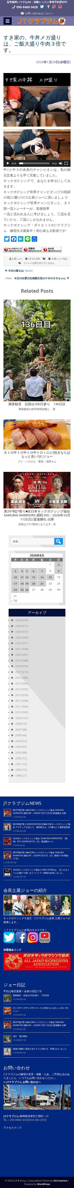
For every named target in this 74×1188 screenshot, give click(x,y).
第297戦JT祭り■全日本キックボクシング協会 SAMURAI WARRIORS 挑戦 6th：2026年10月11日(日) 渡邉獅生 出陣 (39, 812)
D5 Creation (60, 1180)
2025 (18, 626)
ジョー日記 (14, 985)
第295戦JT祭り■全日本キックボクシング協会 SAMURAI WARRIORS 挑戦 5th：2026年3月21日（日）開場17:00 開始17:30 (40, 855)
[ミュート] (60, 163)
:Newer (20, 270)
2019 (18, 660)
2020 (18, 654)
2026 (18, 620)
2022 (18, 643)
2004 (18, 746)
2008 (18, 723)
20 (33, 583)
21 (42, 583)
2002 (18, 758)
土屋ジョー (17, 258)
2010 (18, 712)
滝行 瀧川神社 (20, 1036)
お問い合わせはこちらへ (39, 13)
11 (22, 577)
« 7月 (14, 600)
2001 (18, 764)
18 (22, 583)
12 (26, 577)
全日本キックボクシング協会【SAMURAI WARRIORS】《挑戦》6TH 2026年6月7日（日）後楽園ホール (40, 840)
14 (42, 577)
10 (15, 577)
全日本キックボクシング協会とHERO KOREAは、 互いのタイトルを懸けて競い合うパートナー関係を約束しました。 (41, 871)
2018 (18, 666)
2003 (18, 752)
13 (33, 577)
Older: (35, 278)
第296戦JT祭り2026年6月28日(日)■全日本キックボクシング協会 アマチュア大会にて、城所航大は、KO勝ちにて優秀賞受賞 (41, 826)
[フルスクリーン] (66, 163)
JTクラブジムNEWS (22, 803)
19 (26, 583)
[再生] (8, 163)
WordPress (43, 1184)
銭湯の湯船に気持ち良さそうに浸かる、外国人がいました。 (41, 1048)
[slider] (34, 163)
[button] (37, 148)
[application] (37, 148)
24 (15, 589)
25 (22, 589)
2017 (18, 672)
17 (15, 583)
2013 (18, 695)
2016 (18, 677)
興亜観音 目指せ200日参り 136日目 (32, 995)
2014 (18, 689)
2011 (18, 706)
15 (50, 577)
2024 (18, 631)
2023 (18, 637)
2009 (18, 718)
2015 (18, 683)
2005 (18, 741)
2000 (18, 769)
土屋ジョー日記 (59, 258)
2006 (18, 735)
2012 (18, 700)
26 (26, 589)
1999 (18, 775)
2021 (18, 649)
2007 (18, 729)
